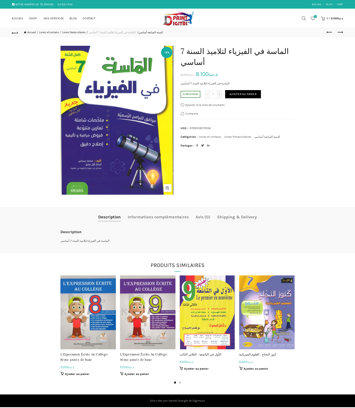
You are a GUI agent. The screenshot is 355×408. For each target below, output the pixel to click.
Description (109, 217)
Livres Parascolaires (74, 32)
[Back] (15, 32)
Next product (340, 32)
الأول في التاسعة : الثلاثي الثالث (200, 354)
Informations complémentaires (158, 217)
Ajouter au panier (243, 94)
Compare (191, 113)
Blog (329, 4)
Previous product (330, 32)
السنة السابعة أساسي (150, 32)
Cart (340, 4)
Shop (33, 18)
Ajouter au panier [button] (77, 374)
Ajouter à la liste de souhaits (205, 105)
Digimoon (198, 400)
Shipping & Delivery (237, 217)
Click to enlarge (167, 188)
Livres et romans (49, 32)
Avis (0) (203, 217)
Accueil (31, 32)
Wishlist (315, 16)
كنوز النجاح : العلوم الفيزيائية (257, 354)
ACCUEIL (317, 4)
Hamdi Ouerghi (178, 400)
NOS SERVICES (54, 18)
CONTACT (89, 18)
